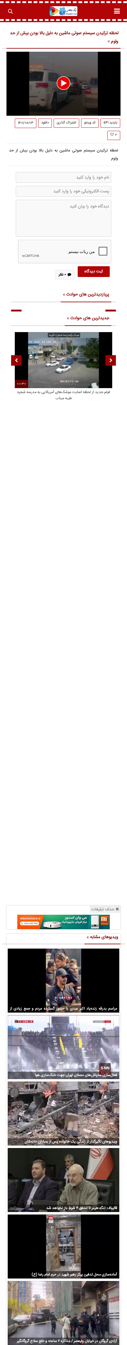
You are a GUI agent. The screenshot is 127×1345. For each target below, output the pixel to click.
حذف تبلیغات (102, 909)
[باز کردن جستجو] (10, 11)
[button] (63, 83)
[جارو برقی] (63, 922)
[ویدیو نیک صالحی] (64, 11)
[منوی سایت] (116, 11)
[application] (63, 84)
